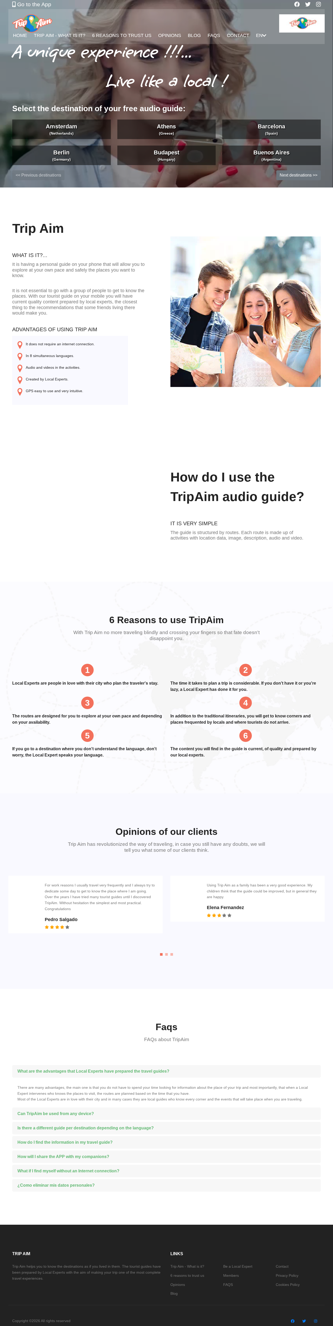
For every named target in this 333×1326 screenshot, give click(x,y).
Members (231, 1275)
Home (20, 35)
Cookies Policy (288, 1285)
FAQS (214, 35)
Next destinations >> (298, 175)
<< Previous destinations (38, 175)
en (259, 35)
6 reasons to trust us (121, 35)
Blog (194, 35)
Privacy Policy (287, 1275)
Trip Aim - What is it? (59, 35)
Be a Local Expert (237, 1266)
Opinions (169, 35)
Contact (238, 35)
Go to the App (33, 4)
